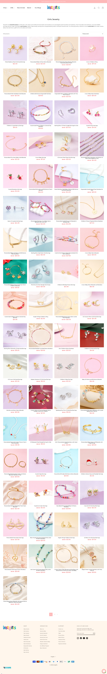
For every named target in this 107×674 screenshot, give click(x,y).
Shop (5, 7)
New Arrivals (21, 7)
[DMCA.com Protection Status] (53, 668)
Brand (29, 7)
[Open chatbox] (104, 671)
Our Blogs (38, 7)
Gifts (12, 7)
